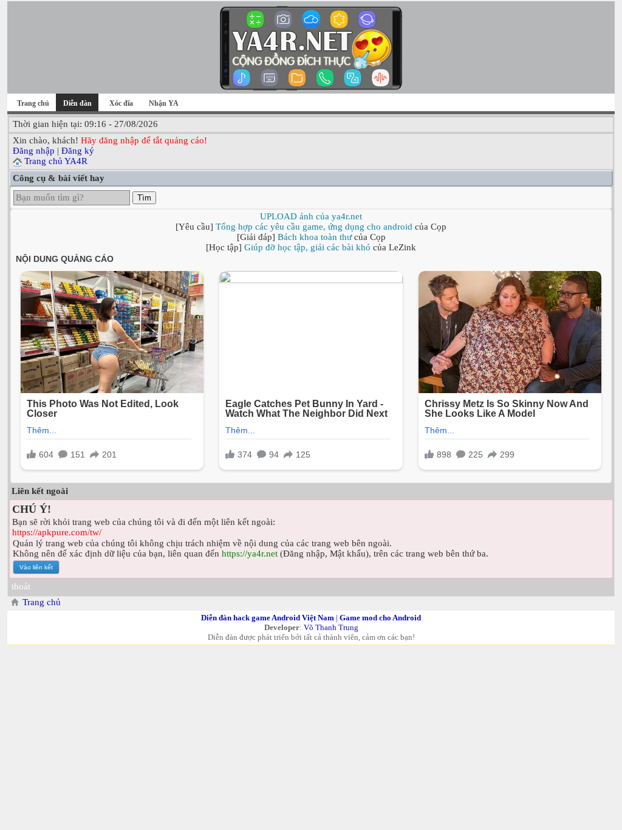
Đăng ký (77, 151)
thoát (21, 586)
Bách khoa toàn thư (315, 237)
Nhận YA (164, 103)
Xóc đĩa (121, 103)
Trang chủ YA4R (55, 161)
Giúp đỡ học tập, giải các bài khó (307, 247)
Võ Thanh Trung (331, 627)
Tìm (144, 197)
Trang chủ (33, 103)
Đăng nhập (34, 151)
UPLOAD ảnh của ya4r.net (311, 216)
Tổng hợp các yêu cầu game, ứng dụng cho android (314, 227)
